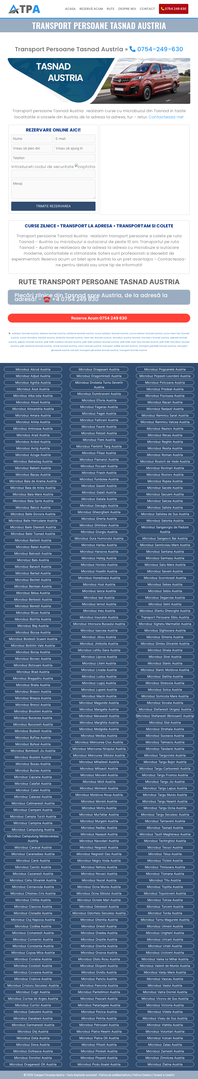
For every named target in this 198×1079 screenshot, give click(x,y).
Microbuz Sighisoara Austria (165, 630)
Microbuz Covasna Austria (33, 972)
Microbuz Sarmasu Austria (165, 558)
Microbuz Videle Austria (165, 1012)
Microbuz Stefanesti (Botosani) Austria (165, 716)
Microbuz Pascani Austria (99, 998)
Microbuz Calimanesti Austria (33, 803)
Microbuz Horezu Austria (99, 565)
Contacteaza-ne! (166, 117)
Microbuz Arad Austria (33, 435)
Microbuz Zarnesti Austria (165, 1051)
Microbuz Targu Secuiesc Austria (165, 814)
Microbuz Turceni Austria (165, 906)
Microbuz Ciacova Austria (33, 906)
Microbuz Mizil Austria (99, 782)
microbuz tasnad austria (155, 337)
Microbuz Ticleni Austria (165, 860)
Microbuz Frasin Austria (99, 473)
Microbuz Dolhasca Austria (33, 1051)
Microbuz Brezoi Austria (33, 705)
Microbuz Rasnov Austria (165, 428)
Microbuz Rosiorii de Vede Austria (165, 461)
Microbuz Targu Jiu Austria (165, 782)
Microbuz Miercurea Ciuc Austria (99, 742)
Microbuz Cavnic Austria (33, 867)
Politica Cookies (142, 1075)
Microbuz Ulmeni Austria (165, 926)
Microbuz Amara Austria (33, 415)
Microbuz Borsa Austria (33, 652)
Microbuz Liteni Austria (99, 663)
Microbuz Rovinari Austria (165, 468)
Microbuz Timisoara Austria (165, 867)
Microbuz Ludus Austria (99, 676)
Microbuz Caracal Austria (33, 847)
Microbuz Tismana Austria (165, 874)
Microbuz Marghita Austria (99, 722)
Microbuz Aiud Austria (33, 389)
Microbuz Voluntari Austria (165, 1031)
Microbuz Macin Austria (99, 696)
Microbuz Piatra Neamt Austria (99, 1031)
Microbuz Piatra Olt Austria (99, 1038)
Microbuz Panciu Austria (99, 979)
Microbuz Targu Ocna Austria (165, 808)
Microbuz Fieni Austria (99, 440)
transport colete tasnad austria (120, 346)
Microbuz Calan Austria (33, 790)
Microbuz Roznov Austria (165, 474)
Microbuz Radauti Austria (165, 409)
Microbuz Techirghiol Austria (165, 841)
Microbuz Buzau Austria (33, 764)
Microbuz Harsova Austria (99, 551)
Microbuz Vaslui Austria (165, 985)
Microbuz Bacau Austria (33, 474)
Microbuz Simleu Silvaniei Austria (165, 643)
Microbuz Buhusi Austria (33, 744)
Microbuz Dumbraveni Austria (99, 394)
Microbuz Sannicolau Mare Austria (165, 545)
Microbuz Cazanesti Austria (33, 874)
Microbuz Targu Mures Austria (165, 795)
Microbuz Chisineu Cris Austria (32, 893)
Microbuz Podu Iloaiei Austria (99, 1064)
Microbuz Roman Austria (165, 455)
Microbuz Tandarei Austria (165, 749)
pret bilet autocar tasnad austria (100, 342)
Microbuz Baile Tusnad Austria (33, 534)
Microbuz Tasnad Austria (165, 828)
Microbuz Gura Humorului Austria (99, 538)
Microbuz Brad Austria (33, 672)
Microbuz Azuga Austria (33, 455)
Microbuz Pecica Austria (99, 1012)
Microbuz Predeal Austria (165, 389)
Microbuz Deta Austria (33, 1038)
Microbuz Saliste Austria (165, 507)
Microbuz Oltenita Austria (99, 920)
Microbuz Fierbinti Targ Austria (99, 446)
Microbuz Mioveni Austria (99, 775)
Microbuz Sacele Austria (165, 488)
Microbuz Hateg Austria (99, 558)
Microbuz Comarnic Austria (33, 939)
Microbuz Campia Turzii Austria (33, 816)
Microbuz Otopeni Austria (99, 966)
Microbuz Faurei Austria (99, 427)
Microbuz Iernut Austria (99, 604)
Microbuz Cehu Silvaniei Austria (33, 880)
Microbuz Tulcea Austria (165, 900)
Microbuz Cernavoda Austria (33, 887)
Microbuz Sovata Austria (165, 703)
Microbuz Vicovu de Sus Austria (165, 998)
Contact (147, 9)
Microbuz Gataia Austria (99, 499)
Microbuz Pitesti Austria (99, 1045)
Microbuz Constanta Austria (33, 946)
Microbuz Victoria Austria (165, 1005)
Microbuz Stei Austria (165, 722)
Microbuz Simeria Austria (165, 637)
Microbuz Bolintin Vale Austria (33, 645)
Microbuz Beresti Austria (33, 606)
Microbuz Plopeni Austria (99, 1058)
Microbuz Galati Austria (99, 492)
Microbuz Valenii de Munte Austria (165, 966)
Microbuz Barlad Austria (33, 573)
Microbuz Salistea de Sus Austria (165, 514)
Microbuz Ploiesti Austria (99, 1051)
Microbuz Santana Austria (165, 551)
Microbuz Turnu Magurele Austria (165, 920)
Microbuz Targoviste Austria (165, 755)
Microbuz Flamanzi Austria (99, 459)
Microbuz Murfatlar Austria (99, 814)
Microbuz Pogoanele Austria (165, 369)
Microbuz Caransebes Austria (33, 854)
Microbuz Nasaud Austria (99, 834)
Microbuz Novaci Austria (99, 874)
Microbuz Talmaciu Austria (165, 742)
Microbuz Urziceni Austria (165, 952)
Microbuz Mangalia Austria (99, 709)
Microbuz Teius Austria (165, 854)
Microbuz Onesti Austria (99, 926)
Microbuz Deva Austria (33, 1045)
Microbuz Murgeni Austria (99, 821)
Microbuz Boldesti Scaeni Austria (33, 639)
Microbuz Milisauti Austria (99, 768)
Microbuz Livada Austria (99, 670)
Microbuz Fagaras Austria (99, 407)
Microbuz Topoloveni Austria (165, 893)
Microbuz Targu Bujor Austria (165, 762)
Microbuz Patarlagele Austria (99, 1005)
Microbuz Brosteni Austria (33, 711)
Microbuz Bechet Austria (33, 580)
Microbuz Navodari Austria (99, 841)
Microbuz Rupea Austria (165, 481)
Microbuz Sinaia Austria (165, 650)
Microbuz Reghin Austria (165, 442)
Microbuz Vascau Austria (165, 979)
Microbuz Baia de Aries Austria (32, 488)
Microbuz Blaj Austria (33, 626)
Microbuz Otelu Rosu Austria (99, 959)
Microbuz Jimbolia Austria (99, 643)
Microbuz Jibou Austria (99, 637)
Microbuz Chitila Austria (33, 900)
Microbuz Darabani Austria (33, 1018)
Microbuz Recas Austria (165, 435)
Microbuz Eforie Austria (99, 400)
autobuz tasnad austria (25, 333)
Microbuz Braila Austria (33, 685)
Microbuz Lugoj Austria (99, 683)
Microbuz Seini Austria (164, 604)
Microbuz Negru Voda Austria (99, 860)
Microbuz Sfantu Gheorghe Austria (165, 611)
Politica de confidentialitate (115, 1075)
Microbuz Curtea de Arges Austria (33, 998)
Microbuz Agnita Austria (33, 382)
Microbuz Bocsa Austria (33, 632)
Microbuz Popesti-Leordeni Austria (164, 376)
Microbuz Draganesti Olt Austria (32, 1064)
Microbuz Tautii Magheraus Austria (165, 834)
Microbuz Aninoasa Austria (33, 428)
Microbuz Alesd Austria (33, 402)
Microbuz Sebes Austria (165, 584)
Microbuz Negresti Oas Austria (99, 854)
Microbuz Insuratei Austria (99, 617)
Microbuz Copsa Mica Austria (33, 952)
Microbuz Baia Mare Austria (33, 494)
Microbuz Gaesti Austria (99, 486)
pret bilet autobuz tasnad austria (62, 342)
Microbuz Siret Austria (165, 657)
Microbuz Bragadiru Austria (33, 678)
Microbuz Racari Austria (165, 402)
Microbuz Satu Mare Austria (165, 565)
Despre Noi (127, 9)
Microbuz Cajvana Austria (33, 777)
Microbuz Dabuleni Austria (33, 1012)
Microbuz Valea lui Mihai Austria (165, 959)
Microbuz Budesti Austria (33, 731)
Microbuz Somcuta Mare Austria (165, 696)
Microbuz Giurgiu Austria (99, 532)
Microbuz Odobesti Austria (99, 906)
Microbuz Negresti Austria (99, 847)
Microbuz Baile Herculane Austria (33, 520)
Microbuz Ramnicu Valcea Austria (165, 422)
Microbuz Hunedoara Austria (99, 578)
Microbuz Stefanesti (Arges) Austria (165, 709)
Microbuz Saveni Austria (165, 571)
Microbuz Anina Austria (33, 422)
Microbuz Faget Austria (99, 413)
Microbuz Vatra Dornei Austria (165, 992)
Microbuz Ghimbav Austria (99, 525)
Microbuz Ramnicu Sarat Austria (165, 415)
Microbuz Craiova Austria (33, 979)
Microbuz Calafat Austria (33, 783)
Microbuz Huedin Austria (99, 571)
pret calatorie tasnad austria (36, 346)
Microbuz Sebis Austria (165, 591)
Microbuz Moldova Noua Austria (99, 795)
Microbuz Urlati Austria (165, 946)
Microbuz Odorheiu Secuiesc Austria (99, 913)
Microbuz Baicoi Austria (33, 507)
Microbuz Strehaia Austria (165, 729)
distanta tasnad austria (69, 337)
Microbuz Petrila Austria (99, 1018)
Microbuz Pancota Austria (99, 985)
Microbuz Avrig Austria (33, 448)
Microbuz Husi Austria (99, 584)
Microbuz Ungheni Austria (165, 933)
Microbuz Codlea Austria (33, 926)
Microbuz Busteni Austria (33, 757)
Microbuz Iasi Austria (99, 597)
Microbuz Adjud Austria (33, 376)
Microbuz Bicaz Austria (33, 613)
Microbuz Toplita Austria (165, 887)
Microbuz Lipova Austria (99, 657)
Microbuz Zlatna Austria (165, 1064)
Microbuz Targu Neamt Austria (165, 801)
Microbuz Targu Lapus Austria (165, 788)
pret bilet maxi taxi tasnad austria (139, 342)
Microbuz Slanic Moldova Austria (165, 670)
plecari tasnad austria (30, 342)
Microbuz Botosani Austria (33, 665)
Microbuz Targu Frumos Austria (165, 775)
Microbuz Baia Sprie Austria (33, 501)
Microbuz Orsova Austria (99, 952)
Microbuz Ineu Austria (99, 611)
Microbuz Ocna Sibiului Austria (99, 893)
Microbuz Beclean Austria (33, 586)
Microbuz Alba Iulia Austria (33, 396)
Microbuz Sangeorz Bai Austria (165, 538)
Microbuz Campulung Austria (33, 829)
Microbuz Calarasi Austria (33, 797)
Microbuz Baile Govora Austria (33, 514)
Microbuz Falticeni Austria (99, 420)
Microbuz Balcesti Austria (33, 553)
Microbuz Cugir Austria (33, 992)
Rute (110, 9)
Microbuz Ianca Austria (99, 591)
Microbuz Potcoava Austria (165, 382)
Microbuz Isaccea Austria (99, 630)
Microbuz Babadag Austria (33, 461)
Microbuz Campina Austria (33, 823)
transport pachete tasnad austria (157, 346)
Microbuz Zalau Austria (165, 1045)
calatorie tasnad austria (80, 333)
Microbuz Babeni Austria (33, 468)
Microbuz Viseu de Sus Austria (165, 1018)
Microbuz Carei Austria (33, 860)
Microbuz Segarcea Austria (165, 597)
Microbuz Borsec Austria (33, 659)
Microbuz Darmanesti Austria (33, 1025)
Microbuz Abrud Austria (33, 369)
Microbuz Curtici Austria (33, 1005)
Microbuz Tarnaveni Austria (165, 821)
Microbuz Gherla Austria (99, 519)
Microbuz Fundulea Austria (99, 479)
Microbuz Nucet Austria (99, 880)
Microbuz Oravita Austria (99, 946)
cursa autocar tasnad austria (146, 333)
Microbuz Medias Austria (99, 736)
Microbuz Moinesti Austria (99, 788)
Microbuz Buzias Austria (33, 770)
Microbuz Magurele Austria (99, 703)
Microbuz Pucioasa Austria (164, 396)
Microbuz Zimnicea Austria (164, 1058)
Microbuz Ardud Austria (33, 442)
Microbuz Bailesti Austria (33, 540)
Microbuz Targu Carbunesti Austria (164, 768)
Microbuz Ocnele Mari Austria (99, 900)
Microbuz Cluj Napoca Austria (33, 920)
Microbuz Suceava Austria (165, 736)
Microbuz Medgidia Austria (99, 729)
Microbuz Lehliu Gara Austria (99, 650)
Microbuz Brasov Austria (33, 691)
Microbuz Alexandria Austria (33, 409)
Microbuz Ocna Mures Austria (99, 887)
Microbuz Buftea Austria (33, 737)
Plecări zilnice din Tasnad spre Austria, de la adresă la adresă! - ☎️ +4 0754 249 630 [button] (91, 297)
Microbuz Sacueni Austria (165, 494)
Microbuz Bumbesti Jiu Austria (33, 751)
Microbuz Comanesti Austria (33, 933)
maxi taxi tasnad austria (97, 337)
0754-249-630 (159, 49)
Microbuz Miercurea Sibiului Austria (99, 755)
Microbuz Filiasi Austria (99, 453)
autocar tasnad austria (53, 333)
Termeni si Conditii (163, 1075)
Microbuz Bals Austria (33, 560)
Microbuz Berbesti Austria (33, 599)
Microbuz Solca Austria (165, 689)
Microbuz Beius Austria (33, 593)
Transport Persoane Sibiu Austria (165, 617)
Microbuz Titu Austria (165, 880)
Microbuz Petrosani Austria (99, 1025)
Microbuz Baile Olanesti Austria (33, 527)
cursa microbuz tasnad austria (37, 337)
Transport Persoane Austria (49, 1075)
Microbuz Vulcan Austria (165, 1038)
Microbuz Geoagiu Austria (99, 505)
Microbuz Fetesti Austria (99, 433)
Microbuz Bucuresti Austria (33, 724)
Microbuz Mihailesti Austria (99, 762)
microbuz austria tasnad (126, 337)
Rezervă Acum (91, 9)
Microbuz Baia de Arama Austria (33, 481)
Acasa (70, 9)
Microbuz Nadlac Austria (99, 828)
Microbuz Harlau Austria (99, 545)
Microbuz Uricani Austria (165, 939)
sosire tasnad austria (65, 346)
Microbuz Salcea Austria (165, 501)
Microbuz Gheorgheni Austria (99, 512)
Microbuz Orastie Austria (99, 939)
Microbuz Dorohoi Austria (33, 1058)
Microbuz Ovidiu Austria (99, 972)
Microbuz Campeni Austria (33, 810)
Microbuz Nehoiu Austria (99, 867)
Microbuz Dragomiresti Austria (99, 376)
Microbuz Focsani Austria (99, 466)
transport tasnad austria (133, 350)
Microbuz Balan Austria (33, 547)
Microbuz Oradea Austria (99, 933)
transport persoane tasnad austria (99, 350)
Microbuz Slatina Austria (165, 676)
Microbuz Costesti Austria (33, 966)
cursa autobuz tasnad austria (111, 333)
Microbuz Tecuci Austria (165, 847)
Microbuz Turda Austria (165, 913)
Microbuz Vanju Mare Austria (165, 972)
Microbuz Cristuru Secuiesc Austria (33, 985)
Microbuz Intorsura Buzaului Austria (99, 624)
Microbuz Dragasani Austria (99, 369)
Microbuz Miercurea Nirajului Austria (99, 749)
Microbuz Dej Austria (33, 1031)
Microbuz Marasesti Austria (99, 716)
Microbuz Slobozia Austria (165, 683)
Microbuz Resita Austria (165, 448)
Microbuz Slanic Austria (165, 663)
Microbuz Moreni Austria (99, 801)
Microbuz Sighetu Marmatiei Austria (165, 624)
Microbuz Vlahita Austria (165, 1025)
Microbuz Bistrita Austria (33, 619)
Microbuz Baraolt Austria (33, 567)
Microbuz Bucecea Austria (33, 718)
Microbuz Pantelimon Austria (99, 992)
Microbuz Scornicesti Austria (165, 578)
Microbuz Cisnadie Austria (33, 913)
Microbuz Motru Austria (99, 808)
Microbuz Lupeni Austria (99, 689)
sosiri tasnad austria (90, 346)
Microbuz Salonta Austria (165, 520)
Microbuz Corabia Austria (33, 959)
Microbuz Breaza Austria (33, 698)
